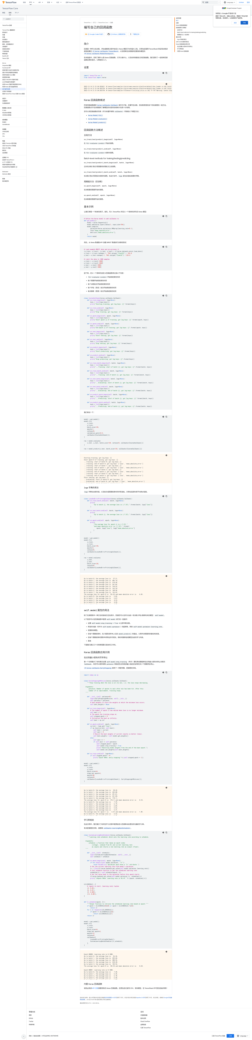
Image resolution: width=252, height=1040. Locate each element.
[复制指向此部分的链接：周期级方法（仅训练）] (106, 182)
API (39, 2)
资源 (48, 2)
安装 (24, 2)
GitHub (241, 2)
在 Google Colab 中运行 (95, 34)
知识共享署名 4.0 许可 (110, 997)
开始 (244, 23)
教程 (3, 13)
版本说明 (143, 1018)
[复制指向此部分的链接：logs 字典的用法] (100, 488)
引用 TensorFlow (145, 1027)
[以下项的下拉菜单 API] (43, 2)
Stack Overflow (145, 1021)
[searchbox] (13, 19)
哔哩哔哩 (31, 1024)
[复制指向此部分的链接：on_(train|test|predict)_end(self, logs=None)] (123, 149)
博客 (30, 1015)
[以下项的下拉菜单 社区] (61, 2)
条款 (30, 1036)
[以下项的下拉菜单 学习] (34, 2)
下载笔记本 (135, 34)
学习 (30, 2)
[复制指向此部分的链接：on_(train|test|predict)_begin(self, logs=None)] (125, 139)
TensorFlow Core (10, 8)
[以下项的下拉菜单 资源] (52, 2)
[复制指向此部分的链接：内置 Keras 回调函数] (104, 984)
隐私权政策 (36, 1036)
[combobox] (211, 2)
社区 (57, 2)
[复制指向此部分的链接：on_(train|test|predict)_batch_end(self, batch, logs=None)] (134, 172)
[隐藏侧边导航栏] (24, 1036)
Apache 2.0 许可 (140, 997)
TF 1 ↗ (17, 13)
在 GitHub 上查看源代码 (117, 34)
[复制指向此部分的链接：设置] (91, 67)
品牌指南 (143, 1024)
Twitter (31, 1021)
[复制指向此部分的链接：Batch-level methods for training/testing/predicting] (132, 158)
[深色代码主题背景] (163, 73)
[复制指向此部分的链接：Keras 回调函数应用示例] (112, 652)
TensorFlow (87, 22)
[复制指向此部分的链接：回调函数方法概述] (105, 130)
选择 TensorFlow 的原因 (73, 2)
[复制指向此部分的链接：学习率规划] (96, 820)
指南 (10, 13)
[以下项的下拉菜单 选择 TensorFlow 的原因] (83, 2)
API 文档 (95, 988)
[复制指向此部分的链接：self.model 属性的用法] (111, 610)
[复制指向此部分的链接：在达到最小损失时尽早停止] (110, 658)
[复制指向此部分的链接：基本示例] (95, 207)
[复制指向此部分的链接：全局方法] (94, 135)
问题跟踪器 (143, 1015)
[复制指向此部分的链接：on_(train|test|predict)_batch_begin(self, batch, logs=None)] (136, 162)
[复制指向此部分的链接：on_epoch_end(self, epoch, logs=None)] (117, 195)
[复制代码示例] (166, 73)
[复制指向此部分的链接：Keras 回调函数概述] (107, 100)
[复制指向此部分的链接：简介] (91, 44)
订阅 (230, 1036)
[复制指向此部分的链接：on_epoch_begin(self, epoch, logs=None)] (119, 186)
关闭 (235, 23)
